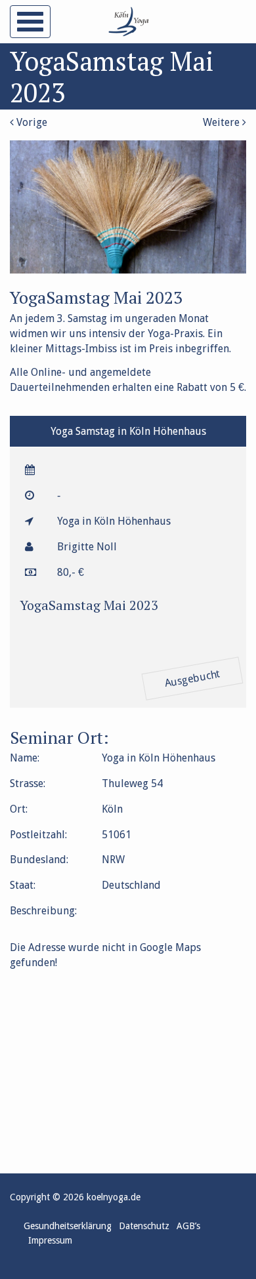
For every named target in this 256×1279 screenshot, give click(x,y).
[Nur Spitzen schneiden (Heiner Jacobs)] (128, 270)
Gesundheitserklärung (68, 1226)
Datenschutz (144, 1226)
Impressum (50, 1240)
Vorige (30, 122)
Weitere (222, 122)
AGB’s (188, 1226)
